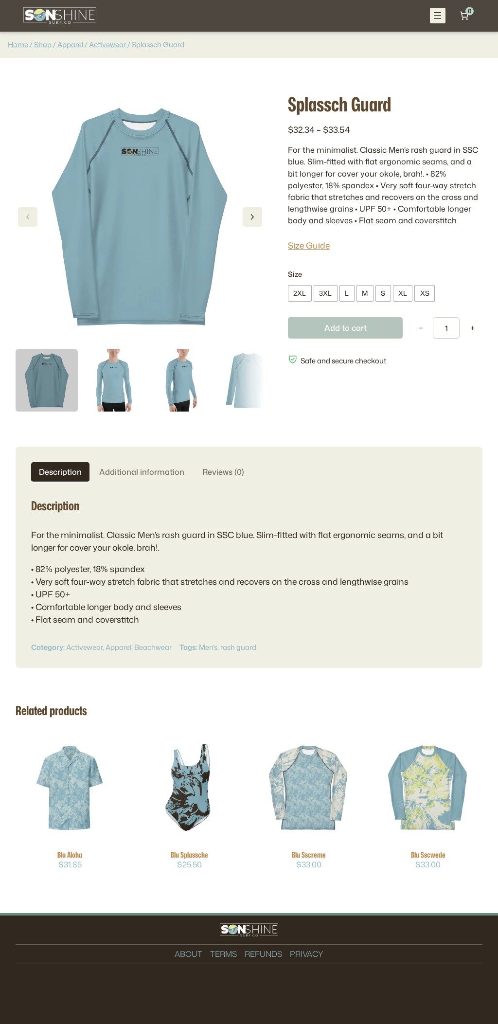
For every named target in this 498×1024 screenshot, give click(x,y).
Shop (43, 44)
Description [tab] (60, 471)
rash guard (238, 647)
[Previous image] (27, 217)
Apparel (70, 44)
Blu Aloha (69, 854)
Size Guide (309, 245)
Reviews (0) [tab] (223, 471)
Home (18, 44)
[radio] (300, 293)
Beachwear (153, 647)
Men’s (208, 647)
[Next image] (252, 217)
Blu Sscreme (309, 854)
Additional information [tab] (141, 471)
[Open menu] (437, 15)
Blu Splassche (189, 854)
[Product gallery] (140, 216)
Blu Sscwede (428, 854)
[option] (114, 380)
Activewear (107, 44)
